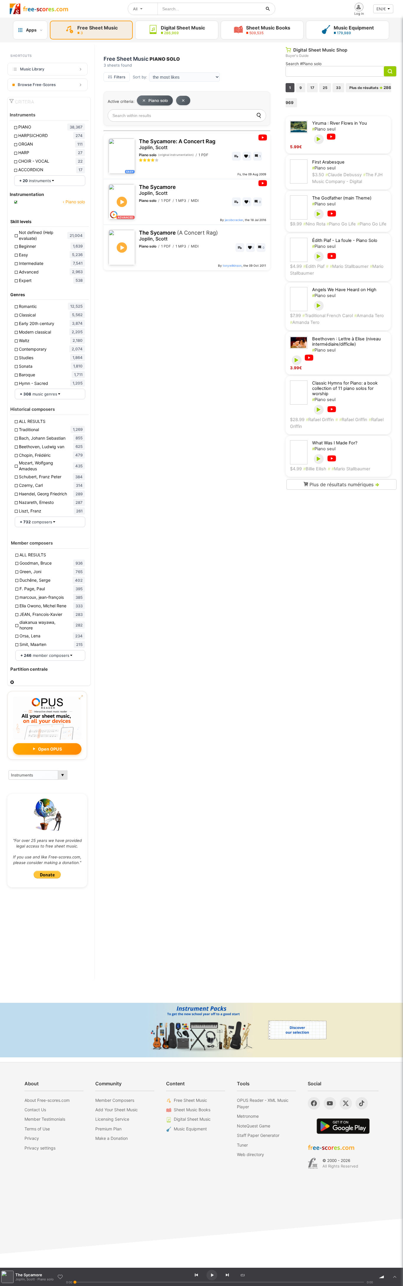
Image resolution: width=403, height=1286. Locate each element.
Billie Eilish (314, 468)
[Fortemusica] (313, 1163)
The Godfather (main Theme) (341, 198)
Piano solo (158, 100)
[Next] (227, 1275)
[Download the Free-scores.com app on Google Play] (343, 1126)
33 (338, 87)
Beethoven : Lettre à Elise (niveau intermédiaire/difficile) (346, 341)
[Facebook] (314, 1103)
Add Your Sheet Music (116, 1109)
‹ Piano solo (73, 201)
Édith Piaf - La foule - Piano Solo (344, 240)
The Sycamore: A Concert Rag (177, 144)
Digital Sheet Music (192, 1119)
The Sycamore (157, 190)
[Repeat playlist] (242, 1275)
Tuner (242, 1144)
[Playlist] (394, 1277)
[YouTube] (330, 1103)
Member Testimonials (44, 1119)
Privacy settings (39, 1147)
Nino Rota (315, 224)
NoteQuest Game (253, 1125)
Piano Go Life (341, 224)
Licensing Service (112, 1119)
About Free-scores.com (47, 1100)
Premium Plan (108, 1128)
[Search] (259, 115)
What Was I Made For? (334, 443)
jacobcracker (234, 220)
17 (312, 87)
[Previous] (196, 1275)
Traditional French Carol (327, 315)
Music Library (32, 69)
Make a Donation (111, 1138)
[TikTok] (362, 1103)
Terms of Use (37, 1128)
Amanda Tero (369, 315)
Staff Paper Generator (258, 1135)
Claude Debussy (343, 174)
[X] (346, 1103)
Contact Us (35, 1109)
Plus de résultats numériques (343, 484)
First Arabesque (328, 162)
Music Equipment (190, 1128)
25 (325, 87)
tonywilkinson (232, 265)
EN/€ (381, 8)
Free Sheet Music (190, 1100)
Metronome (248, 1116)
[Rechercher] (268, 9)
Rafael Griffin (320, 419)
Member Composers (114, 1100)
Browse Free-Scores (37, 84)
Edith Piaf (314, 266)
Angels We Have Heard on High (344, 289)
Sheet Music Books (192, 1109)
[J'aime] (60, 1277)
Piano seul (323, 129)
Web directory (250, 1154)
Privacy (31, 1138)
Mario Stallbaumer (349, 266)
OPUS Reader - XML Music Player (263, 1103)
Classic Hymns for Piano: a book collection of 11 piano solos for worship (345, 388)
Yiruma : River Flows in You (339, 123)
